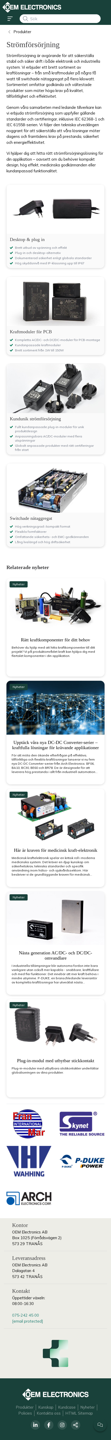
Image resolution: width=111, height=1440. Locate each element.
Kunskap (45, 1407)
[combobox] (60, 19)
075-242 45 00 (25, 1315)
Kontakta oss (49, 1413)
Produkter (25, 1407)
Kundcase (67, 1407)
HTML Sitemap (79, 1413)
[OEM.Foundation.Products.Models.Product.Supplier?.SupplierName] (28, 1123)
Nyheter (87, 1407)
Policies (25, 1413)
